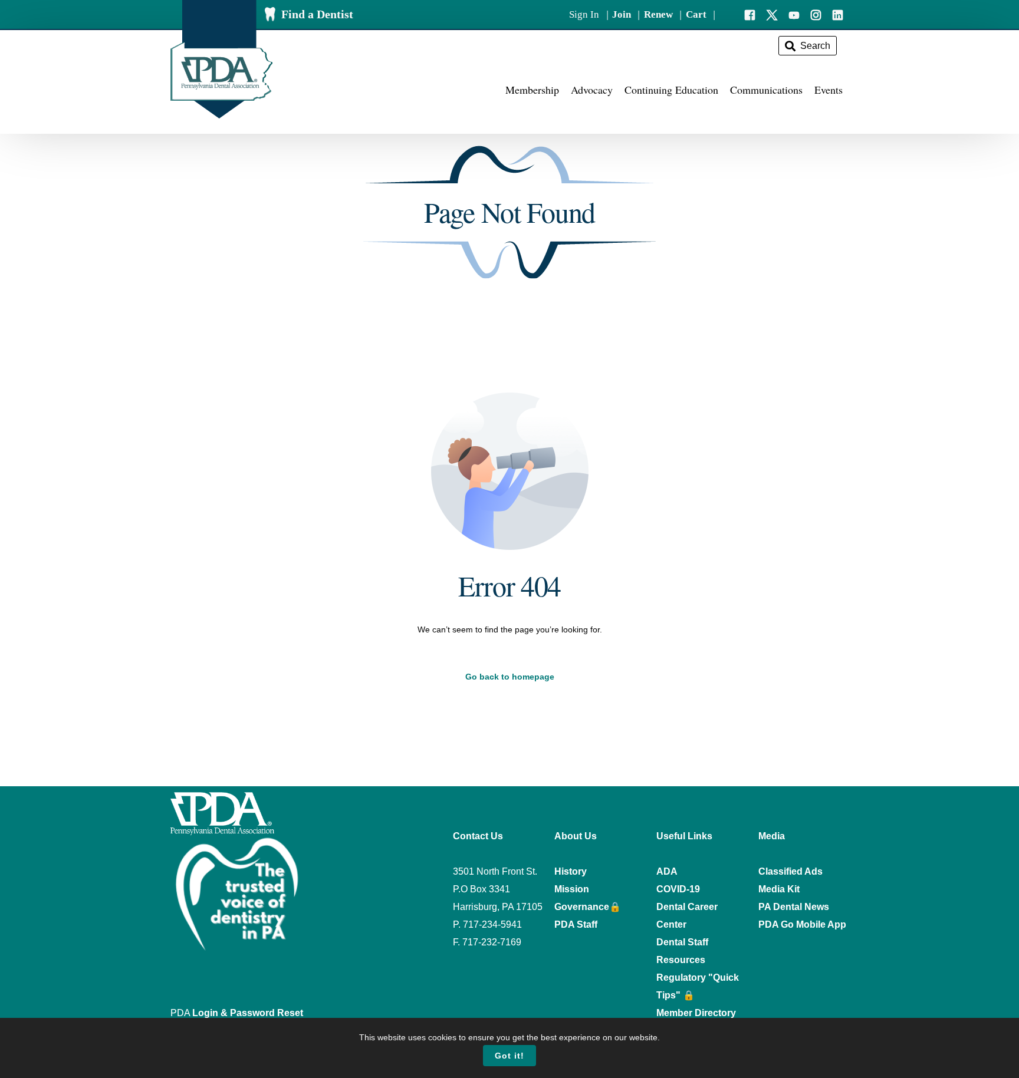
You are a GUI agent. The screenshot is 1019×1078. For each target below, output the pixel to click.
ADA (667, 871)
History (570, 871)
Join (621, 14)
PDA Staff (575, 924)
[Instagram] (816, 13)
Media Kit (779, 889)
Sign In (584, 14)
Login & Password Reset (247, 1013)
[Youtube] (794, 13)
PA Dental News (793, 907)
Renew (658, 14)
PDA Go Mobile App (802, 924)
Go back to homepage (509, 676)
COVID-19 (678, 889)
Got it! (509, 1055)
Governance (581, 907)
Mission (571, 889)
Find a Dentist (317, 14)
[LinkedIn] (838, 13)
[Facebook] (750, 13)
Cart (696, 14)
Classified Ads (790, 871)
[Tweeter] (772, 13)
